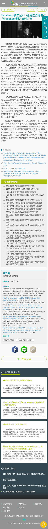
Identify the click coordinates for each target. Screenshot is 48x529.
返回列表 (10, 10)
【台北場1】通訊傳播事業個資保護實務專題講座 (24, 203)
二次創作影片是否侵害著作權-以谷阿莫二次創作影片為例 (24, 474)
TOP (43, 516)
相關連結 (6, 511)
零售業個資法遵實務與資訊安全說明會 (20, 186)
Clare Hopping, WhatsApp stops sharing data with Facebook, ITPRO (24, 164)
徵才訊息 (22, 504)
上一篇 (31, 9)
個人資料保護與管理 (25, 340)
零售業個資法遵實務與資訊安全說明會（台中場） (24, 200)
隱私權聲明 (7, 504)
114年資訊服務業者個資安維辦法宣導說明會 (22, 189)
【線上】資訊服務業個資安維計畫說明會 (21, 192)
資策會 (21, 508)
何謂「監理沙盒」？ (10, 480)
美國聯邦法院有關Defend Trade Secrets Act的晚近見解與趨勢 (24, 487)
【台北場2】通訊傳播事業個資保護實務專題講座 (24, 206)
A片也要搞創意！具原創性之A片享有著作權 (19, 492)
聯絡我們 (6, 508)
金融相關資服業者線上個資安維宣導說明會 (22, 212)
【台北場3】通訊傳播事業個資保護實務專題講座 (24, 209)
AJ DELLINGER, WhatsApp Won (14, 168)
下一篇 (40, 9)
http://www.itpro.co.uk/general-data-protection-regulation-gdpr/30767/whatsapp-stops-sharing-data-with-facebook (23, 307)
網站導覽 (38, 504)
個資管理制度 (9, 340)
